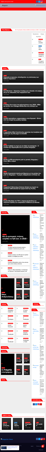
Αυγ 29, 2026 (6, 80)
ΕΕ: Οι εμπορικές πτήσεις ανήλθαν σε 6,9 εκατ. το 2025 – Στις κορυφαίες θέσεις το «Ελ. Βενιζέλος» (15, 239)
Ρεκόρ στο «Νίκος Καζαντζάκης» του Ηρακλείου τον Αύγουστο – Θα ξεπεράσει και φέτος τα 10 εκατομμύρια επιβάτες (18, 271)
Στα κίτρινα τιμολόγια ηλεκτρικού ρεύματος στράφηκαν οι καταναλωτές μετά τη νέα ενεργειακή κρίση (17, 249)
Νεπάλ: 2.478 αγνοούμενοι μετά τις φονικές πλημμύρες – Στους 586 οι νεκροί (21, 160)
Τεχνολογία (38, 36)
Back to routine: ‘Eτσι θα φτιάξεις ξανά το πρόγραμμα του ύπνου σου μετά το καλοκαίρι (42, 318)
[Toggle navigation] (23, 9)
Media (40, 59)
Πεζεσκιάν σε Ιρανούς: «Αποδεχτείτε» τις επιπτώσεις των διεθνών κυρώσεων (21, 78)
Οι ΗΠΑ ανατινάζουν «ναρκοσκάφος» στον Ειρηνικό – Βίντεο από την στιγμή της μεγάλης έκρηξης (22, 119)
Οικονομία (40, 39)
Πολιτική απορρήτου (39, 446)
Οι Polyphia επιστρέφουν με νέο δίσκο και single (7, 373)
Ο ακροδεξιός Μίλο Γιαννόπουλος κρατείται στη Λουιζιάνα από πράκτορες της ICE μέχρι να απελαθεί (22, 133)
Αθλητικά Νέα (41, 52)
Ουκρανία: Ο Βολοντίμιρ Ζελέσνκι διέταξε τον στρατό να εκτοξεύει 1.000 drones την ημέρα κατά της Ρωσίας (20, 187)
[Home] (2, 9)
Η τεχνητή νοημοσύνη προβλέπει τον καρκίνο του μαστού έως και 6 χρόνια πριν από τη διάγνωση (42, 251)
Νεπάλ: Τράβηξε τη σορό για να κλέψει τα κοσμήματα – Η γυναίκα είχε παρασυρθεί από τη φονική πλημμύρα (21, 146)
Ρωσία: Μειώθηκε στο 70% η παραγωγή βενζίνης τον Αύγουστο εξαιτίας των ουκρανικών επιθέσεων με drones (21, 201)
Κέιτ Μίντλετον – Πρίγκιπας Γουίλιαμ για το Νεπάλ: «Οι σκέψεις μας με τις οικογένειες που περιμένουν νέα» (22, 91)
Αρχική (32, 446)
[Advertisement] (23, 19)
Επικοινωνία (41, 449)
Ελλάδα (15, 422)
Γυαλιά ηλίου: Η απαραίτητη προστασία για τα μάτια (42, 236)
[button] (44, 9)
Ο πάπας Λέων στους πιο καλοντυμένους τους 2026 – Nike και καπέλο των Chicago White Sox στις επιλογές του (21, 105)
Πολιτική (3, 292)
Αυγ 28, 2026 (6, 190)
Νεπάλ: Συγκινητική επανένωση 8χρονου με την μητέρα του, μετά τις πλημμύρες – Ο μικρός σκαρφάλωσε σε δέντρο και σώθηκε (22, 174)
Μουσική (18, 358)
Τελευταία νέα (35, 34)
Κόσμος (42, 34)
